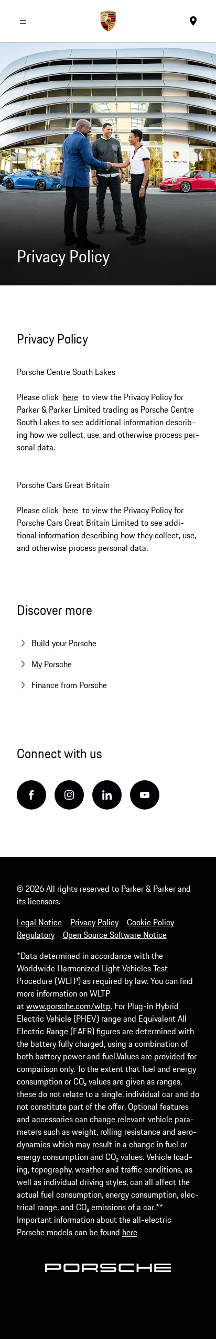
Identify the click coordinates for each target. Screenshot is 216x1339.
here (70, 397)
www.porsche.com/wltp (68, 1006)
